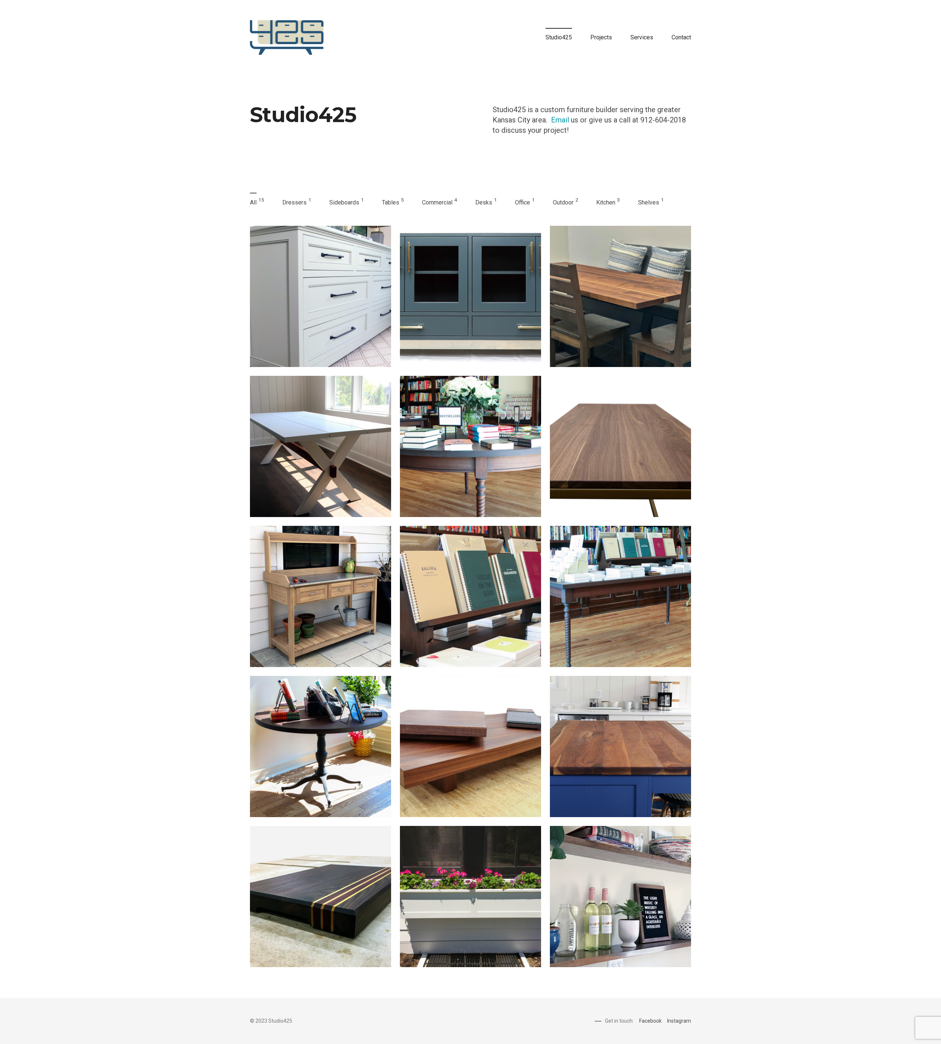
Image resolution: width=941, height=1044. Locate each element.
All (253, 202)
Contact (681, 37)
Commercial (437, 202)
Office (522, 202)
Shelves (648, 202)
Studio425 (558, 37)
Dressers (294, 202)
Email (560, 119)
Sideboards (344, 202)
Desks (483, 202)
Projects (601, 37)
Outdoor (563, 202)
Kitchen (605, 202)
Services (641, 37)
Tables (390, 202)
